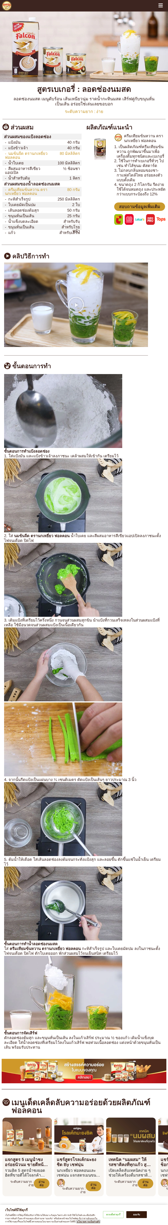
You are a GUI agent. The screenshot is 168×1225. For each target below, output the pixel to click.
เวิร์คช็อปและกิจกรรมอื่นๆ (17, 1197)
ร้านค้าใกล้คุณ (93, 1191)
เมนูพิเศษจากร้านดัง (15, 1191)
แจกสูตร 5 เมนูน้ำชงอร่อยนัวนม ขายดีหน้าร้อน (27, 1126)
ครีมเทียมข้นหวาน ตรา (24, 178)
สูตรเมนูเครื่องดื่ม (54, 1187)
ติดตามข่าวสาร (12, 1202)
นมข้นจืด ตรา (26, 148)
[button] (76, 292)
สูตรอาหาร (51, 1197)
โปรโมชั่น (90, 1181)
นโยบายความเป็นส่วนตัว (98, 1197)
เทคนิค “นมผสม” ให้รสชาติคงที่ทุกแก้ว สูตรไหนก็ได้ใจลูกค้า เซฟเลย (129, 1126)
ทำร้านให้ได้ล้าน (12, 1186)
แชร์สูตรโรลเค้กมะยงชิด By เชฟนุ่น (78, 1123)
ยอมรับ (136, 1214)
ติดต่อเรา (90, 1202)
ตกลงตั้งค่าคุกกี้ (113, 1214)
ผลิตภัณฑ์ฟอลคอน (14, 1181)
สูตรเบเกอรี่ (51, 1192)
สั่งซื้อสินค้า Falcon (95, 1186)
